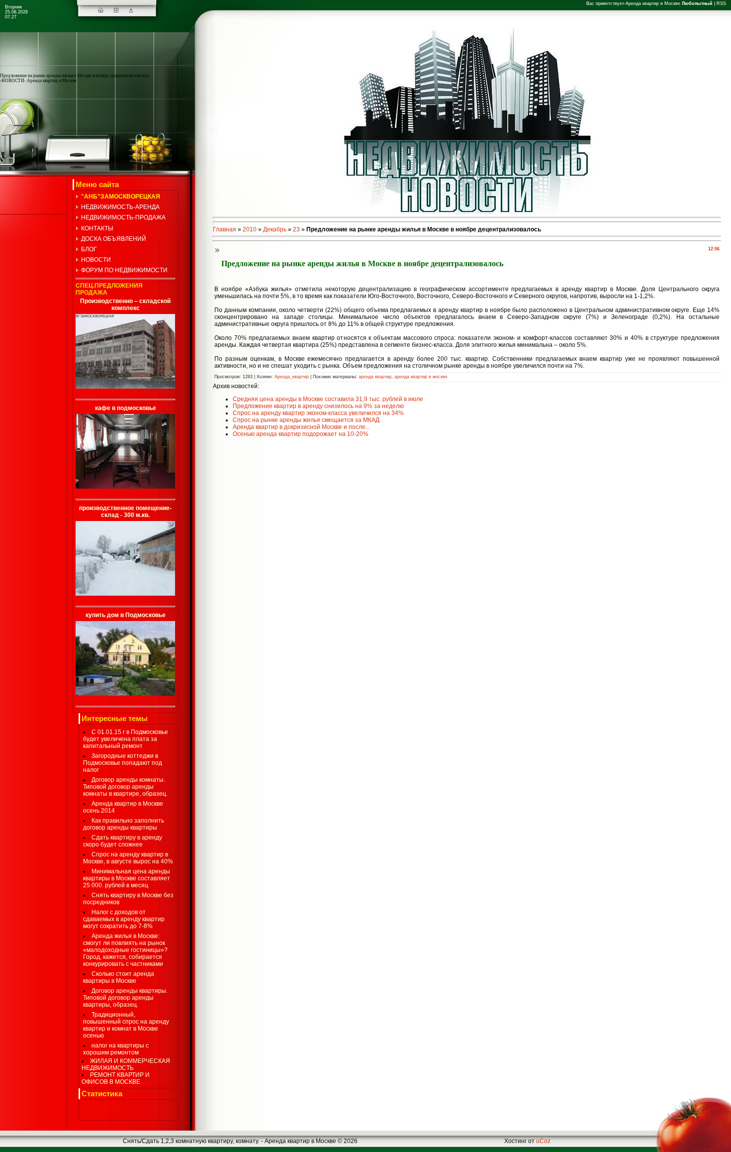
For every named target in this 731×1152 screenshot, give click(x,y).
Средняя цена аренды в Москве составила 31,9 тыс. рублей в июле (328, 399)
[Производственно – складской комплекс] (125, 386)
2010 (250, 229)
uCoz (543, 1141)
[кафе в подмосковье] (125, 486)
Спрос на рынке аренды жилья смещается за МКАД (306, 420)
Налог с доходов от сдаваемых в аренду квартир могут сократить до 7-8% (124, 919)
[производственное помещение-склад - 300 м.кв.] (125, 593)
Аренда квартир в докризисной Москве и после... (301, 426)
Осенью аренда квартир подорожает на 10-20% (300, 433)
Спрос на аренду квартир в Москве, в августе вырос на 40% (128, 858)
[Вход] (131, 10)
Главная (224, 229)
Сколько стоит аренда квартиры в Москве (118, 977)
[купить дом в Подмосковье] (125, 693)
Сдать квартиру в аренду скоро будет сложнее (122, 841)
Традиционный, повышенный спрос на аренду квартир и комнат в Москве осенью (126, 1025)
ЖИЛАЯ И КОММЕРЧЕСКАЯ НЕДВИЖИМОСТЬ (126, 1064)
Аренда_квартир (291, 376)
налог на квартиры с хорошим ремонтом (116, 1049)
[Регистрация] (116, 10)
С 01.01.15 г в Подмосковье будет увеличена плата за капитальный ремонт (125, 739)
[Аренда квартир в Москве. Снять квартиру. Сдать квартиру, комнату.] (100, 10)
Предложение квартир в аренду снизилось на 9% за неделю (318, 406)
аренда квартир (375, 376)
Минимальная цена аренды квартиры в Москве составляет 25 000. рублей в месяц (126, 878)
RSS (721, 3)
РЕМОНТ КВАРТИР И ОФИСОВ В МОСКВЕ (116, 1078)
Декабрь (274, 229)
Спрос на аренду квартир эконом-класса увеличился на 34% (318, 413)
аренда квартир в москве (421, 376)
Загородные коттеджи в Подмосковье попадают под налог (122, 762)
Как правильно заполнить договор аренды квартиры (123, 824)
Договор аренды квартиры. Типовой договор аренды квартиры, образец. (125, 997)
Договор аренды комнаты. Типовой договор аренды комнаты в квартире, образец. (125, 786)
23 (296, 229)
